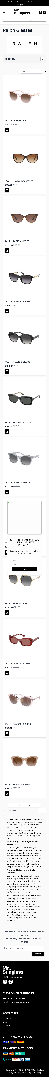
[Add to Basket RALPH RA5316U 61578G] (7, 371)
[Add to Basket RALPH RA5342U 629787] (7, 431)
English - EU (22, 5)
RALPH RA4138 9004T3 (17, 603)
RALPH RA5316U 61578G (17, 362)
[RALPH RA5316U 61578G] (24, 338)
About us (7, 1018)
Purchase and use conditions (16, 1002)
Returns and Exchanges (14, 998)
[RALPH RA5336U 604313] (24, 97)
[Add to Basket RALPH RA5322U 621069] (7, 673)
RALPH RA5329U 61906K (18, 724)
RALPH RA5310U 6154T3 (17, 482)
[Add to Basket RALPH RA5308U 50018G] (7, 311)
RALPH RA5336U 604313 (18, 120)
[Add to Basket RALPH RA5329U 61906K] (7, 733)
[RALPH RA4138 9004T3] (24, 580)
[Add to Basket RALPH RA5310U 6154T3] (7, 492)
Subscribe (38, 954)
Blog (5, 1022)
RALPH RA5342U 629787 (18, 422)
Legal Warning (34, 1073)
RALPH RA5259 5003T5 (17, 241)
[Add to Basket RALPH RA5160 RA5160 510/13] (7, 190)
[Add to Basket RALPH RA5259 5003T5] (7, 250)
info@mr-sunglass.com (13, 977)
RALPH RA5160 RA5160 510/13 (20, 181)
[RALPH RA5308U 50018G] (24, 278)
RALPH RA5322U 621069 (17, 663)
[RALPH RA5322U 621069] (24, 640)
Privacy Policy (20, 1073)
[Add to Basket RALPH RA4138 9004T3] (7, 612)
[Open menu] (4, 12)
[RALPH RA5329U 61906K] (24, 700)
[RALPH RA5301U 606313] (24, 761)
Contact (6, 1025)
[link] (10, 805)
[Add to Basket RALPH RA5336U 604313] (7, 130)
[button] (24, 59)
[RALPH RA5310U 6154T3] (24, 459)
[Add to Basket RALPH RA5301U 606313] (7, 793)
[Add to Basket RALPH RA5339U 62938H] (7, 552)
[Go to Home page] (22, 11)
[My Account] (40, 12)
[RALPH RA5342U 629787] (24, 398)
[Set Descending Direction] (45, 71)
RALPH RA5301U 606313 (17, 784)
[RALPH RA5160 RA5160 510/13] (24, 157)
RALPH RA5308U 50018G (18, 301)
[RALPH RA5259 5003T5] (24, 217)
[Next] (38, 805)
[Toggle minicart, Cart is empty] (44, 12)
